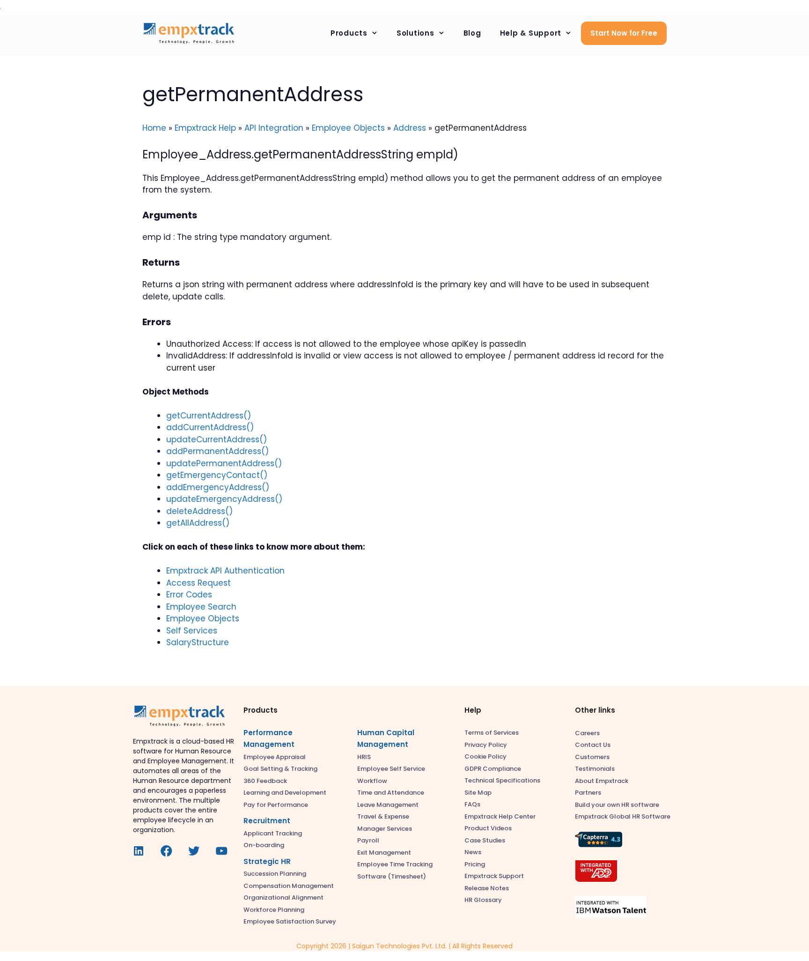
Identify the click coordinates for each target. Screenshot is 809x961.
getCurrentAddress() (208, 415)
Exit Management (384, 852)
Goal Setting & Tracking (280, 768)
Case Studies (484, 840)
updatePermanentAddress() (224, 463)
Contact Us (592, 744)
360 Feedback (265, 780)
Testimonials (595, 768)
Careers (587, 733)
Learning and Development (284, 792)
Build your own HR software (617, 804)
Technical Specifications (502, 780)
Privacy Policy (485, 744)
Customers (592, 756)
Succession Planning (274, 873)
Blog (472, 33)
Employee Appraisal (274, 756)
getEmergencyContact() (216, 475)
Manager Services (384, 828)
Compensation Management (288, 885)
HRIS (364, 756)
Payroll (368, 840)
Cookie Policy (485, 756)
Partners (588, 792)
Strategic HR (267, 861)
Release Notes (486, 888)
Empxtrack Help (205, 128)
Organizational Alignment (283, 897)
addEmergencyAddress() (217, 487)
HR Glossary (483, 899)
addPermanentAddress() (217, 451)
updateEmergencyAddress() (224, 499)
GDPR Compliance (492, 768)
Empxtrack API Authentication (225, 570)
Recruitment (266, 821)
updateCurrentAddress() (216, 439)
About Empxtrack (601, 780)
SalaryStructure (197, 642)
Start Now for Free (623, 33)
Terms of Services (491, 732)
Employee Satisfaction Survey (289, 921)
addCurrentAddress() (210, 427)
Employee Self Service (391, 768)
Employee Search (201, 606)
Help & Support (531, 33)
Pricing (474, 864)
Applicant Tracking (272, 833)
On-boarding (263, 845)
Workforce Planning (273, 909)
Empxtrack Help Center (500, 816)
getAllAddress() (197, 523)
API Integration (273, 128)
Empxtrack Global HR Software (622, 816)
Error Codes (189, 594)
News (472, 852)
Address (409, 128)
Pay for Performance (275, 804)
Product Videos (488, 828)
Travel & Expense (383, 816)
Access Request (198, 583)
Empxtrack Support (494, 876)
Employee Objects (348, 128)
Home (154, 128)
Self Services (191, 630)
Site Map (478, 792)
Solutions (415, 33)
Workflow (372, 780)
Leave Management (388, 804)
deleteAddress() (199, 511)
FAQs (472, 804)
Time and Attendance (390, 792)
